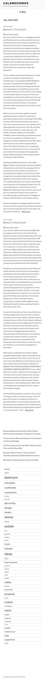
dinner (9, 517)
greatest (6, 537)
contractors (10, 492)
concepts (9, 482)
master (6, 572)
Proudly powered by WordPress (14, 677)
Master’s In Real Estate (14, 222)
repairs (6, 615)
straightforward (9, 632)
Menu (24, 12)
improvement (10, 562)
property (9, 594)
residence (7, 618)
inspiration (7, 566)
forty (5, 531)
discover (7, 521)
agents (6, 473)
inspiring (6, 569)
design (8, 507)
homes (6, 540)
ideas (8, 554)
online (7, 582)
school (6, 624)
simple (7, 628)
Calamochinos (16, 3)
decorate (7, 499)
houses (8, 548)
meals (6, 575)
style (6, 635)
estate (9, 526)
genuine (7, 534)
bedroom (11, 477)
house (7, 544)
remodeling (7, 606)
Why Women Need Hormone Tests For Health (20, 460)
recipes (8, 602)
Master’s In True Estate (14, 29)
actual (7, 469)
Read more (26, 212)
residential (7, 621)
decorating (9, 503)
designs (8, 512)
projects (6, 586)
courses (6, 496)
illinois (6, 558)
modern (6, 578)
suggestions (9, 640)
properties (8, 590)
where (6, 643)
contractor (10, 487)
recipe (6, 598)
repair (7, 610)
